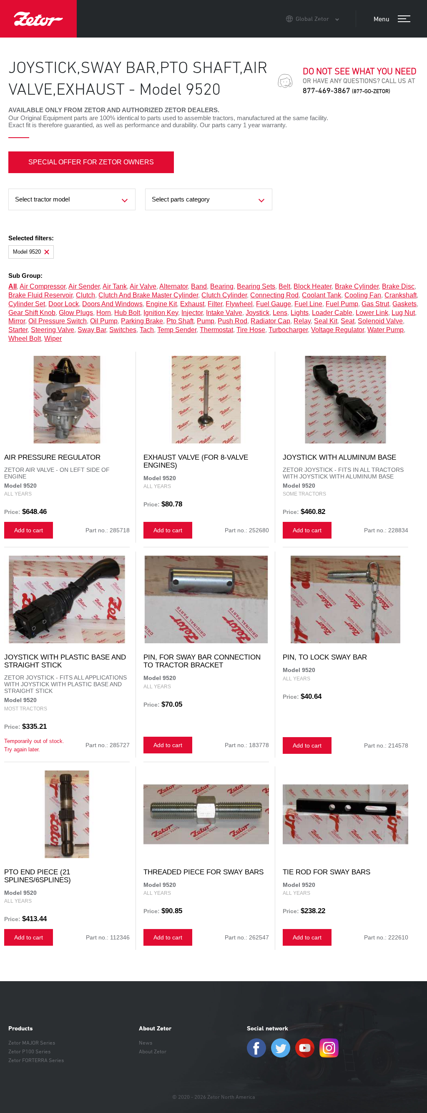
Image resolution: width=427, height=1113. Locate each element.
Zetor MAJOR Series (31, 1042)
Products (20, 1028)
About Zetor (155, 1028)
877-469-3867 (346, 90)
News (145, 1042)
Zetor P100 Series (29, 1051)
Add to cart (28, 530)
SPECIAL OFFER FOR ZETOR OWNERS (91, 162)
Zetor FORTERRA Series (36, 1060)
